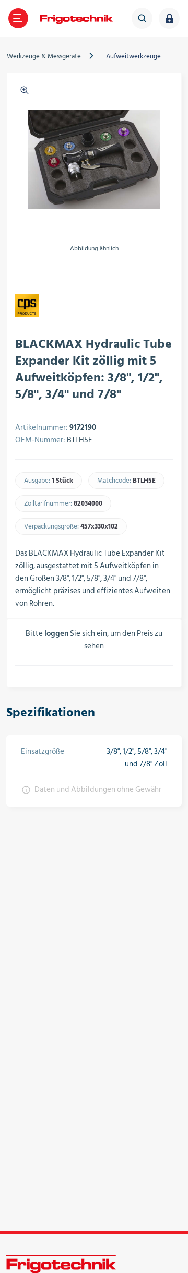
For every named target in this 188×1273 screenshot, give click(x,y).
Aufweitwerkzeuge (133, 56)
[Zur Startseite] (76, 18)
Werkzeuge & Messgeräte (44, 56)
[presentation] (21, 272)
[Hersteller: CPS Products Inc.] (27, 305)
